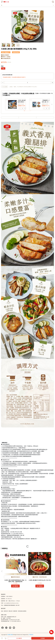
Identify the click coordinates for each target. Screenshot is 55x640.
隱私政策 (11, 611)
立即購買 (42, 638)
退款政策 (6, 611)
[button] (51, 104)
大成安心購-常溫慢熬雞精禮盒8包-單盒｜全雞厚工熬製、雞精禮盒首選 (15, 580)
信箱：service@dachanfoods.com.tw (9, 603)
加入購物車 (19, 638)
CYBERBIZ (31, 634)
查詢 (2, 611)
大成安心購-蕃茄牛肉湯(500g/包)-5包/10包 (40, 580)
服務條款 (15, 611)
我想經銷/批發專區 (22, 611)
